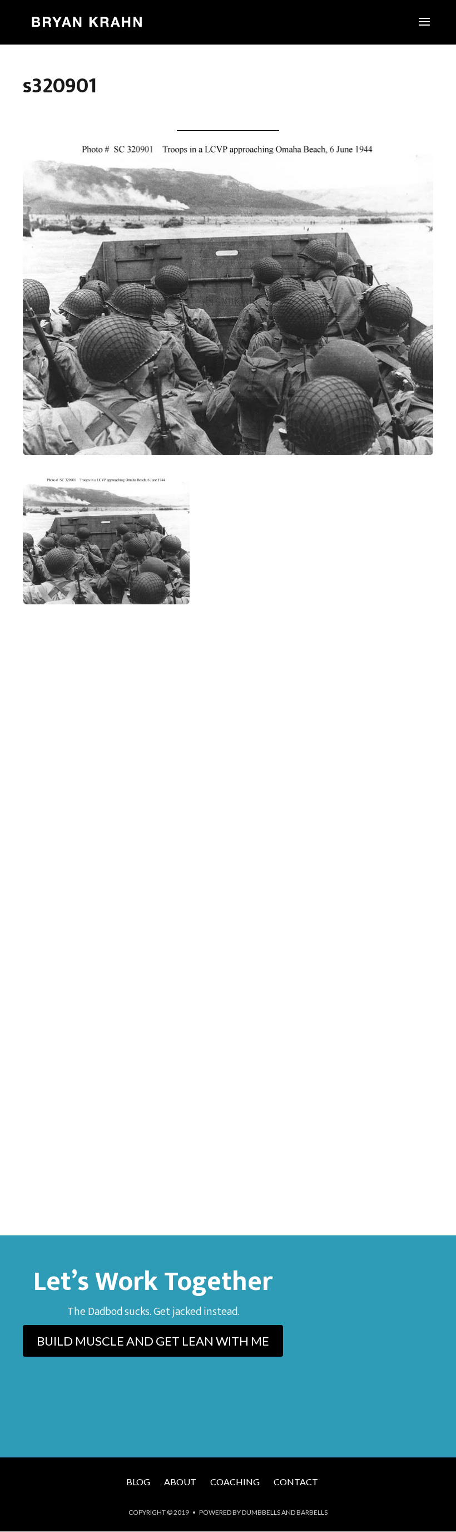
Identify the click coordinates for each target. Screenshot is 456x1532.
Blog (138, 1481)
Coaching (235, 1481)
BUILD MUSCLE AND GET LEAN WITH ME (153, 1340)
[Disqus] (228, 777)
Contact (296, 1481)
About (180, 1481)
